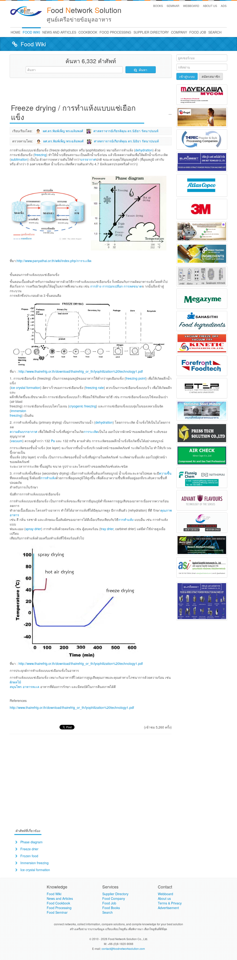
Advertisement (168, 907)
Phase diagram (31, 842)
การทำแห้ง (48, 477)
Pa (53, 440)
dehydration (104, 422)
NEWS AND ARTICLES (59, 32)
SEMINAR (173, 6)
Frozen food (29, 856)
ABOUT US (210, 6)
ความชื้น (165, 473)
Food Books (111, 907)
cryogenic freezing (82, 406)
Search (107, 912)
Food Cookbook (58, 903)
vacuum (16, 440)
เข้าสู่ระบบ (187, 76)
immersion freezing (18, 413)
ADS (224, 6)
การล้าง (95, 286)
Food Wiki (54, 893)
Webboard (165, 893)
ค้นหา (142, 69)
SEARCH (214, 32)
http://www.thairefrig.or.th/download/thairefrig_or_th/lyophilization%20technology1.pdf (81, 371)
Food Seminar (57, 912)
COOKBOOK (87, 32)
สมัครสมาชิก (211, 76)
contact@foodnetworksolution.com (123, 949)
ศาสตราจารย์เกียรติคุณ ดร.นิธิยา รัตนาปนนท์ (126, 130)
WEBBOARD (191, 6)
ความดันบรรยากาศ (23, 431)
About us (164, 898)
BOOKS (158, 6)
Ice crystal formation (35, 869)
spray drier (33, 528)
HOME (15, 32)
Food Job (109, 903)
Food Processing (59, 907)
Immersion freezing (34, 862)
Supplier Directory (115, 893)
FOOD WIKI (31, 32)
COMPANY (179, 32)
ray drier (107, 528)
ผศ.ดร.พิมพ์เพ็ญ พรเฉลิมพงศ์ (63, 130)
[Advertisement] (94, 91)
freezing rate (94, 387)
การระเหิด (91, 431)
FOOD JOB (197, 32)
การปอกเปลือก (112, 286)
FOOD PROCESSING (115, 32)
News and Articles (60, 898)
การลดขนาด (133, 286)
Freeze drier (29, 849)
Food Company (113, 898)
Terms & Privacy (170, 903)
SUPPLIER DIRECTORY (151, 32)
